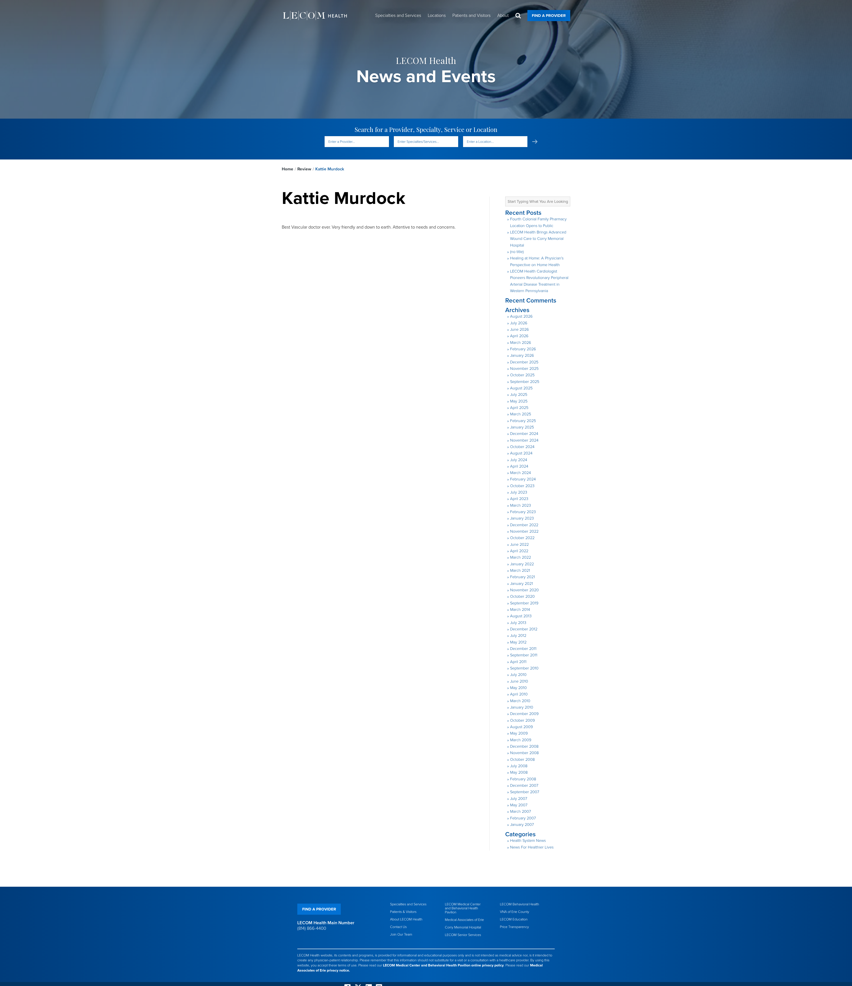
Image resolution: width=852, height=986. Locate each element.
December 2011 (523, 648)
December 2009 (524, 713)
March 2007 (520, 811)
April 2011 (518, 661)
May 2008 (519, 772)
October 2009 (522, 720)
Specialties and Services (408, 904)
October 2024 (522, 446)
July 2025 (518, 394)
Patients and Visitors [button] (471, 15)
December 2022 (524, 524)
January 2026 (522, 355)
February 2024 (523, 479)
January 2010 (521, 707)
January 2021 (521, 583)
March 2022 (520, 557)
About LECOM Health (406, 919)
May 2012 (518, 642)
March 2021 (520, 570)
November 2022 (524, 531)
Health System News (528, 840)
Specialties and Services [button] (398, 15)
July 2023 (518, 492)
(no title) (517, 251)
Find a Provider (549, 15)
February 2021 (522, 576)
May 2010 (518, 687)
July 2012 (518, 635)
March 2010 (520, 700)
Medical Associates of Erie (464, 920)
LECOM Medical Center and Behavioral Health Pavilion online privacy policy (443, 965)
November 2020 (524, 590)
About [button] (503, 15)
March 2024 (520, 472)
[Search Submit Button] (535, 141)
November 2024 (524, 440)
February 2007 (523, 818)
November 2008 (524, 752)
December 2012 (523, 629)
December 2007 (524, 785)
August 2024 (521, 453)
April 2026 (519, 335)
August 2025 (521, 388)
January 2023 (522, 518)
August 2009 (521, 726)
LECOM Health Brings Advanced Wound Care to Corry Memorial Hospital (538, 239)
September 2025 (524, 381)
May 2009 (519, 733)
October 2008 (522, 759)
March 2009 (520, 739)
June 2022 (519, 544)
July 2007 (518, 798)
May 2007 (518, 805)
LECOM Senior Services (463, 935)
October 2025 (522, 374)
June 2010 (519, 681)
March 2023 (520, 505)
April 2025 (519, 407)
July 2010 (518, 674)
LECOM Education (514, 919)
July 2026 (518, 323)
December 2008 (524, 746)
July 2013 (518, 622)
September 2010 (524, 668)
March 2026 (520, 342)
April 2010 (519, 694)
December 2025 (524, 362)
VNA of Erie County (514, 912)
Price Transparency (514, 927)
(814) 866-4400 (311, 928)
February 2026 (523, 349)
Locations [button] (437, 15)
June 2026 (519, 329)
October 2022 (522, 537)
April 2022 (519, 550)
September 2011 (523, 655)
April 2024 (519, 466)
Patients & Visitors (403, 912)
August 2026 (521, 316)
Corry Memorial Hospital (463, 927)
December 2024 (524, 433)
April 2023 (519, 498)
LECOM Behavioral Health (519, 904)
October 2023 (522, 485)
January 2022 (522, 564)
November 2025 (524, 368)
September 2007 (524, 791)
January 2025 (522, 427)
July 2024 (518, 459)
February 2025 (523, 420)
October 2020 (522, 596)
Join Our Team (401, 934)
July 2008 (518, 765)
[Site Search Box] (518, 16)
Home (287, 169)
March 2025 (520, 414)
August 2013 (521, 616)
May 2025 (518, 401)
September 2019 (524, 603)
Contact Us (398, 927)
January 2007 (522, 824)
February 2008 (523, 779)
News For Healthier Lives (532, 847)
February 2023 (523, 511)
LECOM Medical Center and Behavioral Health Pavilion (463, 908)
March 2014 (520, 609)
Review (304, 169)
